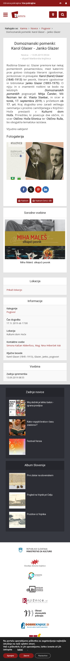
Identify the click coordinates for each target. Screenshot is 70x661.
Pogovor (11, 312)
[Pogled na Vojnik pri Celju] (17, 500)
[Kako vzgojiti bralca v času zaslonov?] (17, 427)
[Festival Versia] (17, 447)
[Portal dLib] (35, 589)
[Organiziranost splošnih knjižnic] (35, 563)
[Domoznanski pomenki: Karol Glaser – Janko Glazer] (35, 161)
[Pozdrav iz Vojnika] (17, 520)
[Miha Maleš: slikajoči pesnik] (35, 239)
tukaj (20, 649)
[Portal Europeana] (35, 576)
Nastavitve (42, 655)
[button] (57, 246)
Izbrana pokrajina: (19, 3)
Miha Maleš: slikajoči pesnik (35, 262)
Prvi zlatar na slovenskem (40, 475)
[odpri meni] (5, 14)
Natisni (24, 200)
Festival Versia (34, 441)
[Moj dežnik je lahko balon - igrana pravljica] (17, 408)
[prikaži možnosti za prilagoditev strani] (60, 3)
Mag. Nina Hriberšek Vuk (48, 345)
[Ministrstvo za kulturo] (35, 550)
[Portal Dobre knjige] (35, 625)
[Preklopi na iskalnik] (63, 14)
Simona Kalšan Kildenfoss (20, 345)
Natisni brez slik (43, 200)
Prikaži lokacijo (14, 289)
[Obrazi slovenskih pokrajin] (35, 613)
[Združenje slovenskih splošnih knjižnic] (35, 601)
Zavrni (26, 655)
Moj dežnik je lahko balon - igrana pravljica (40, 404)
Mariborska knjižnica (40, 58)
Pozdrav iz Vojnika (36, 514)
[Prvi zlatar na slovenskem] (17, 481)
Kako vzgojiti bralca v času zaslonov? (40, 423)
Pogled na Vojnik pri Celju (40, 494)
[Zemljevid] (53, 14)
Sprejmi (10, 655)
